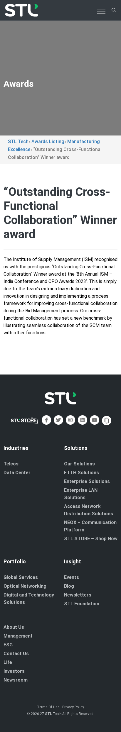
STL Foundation (81, 603)
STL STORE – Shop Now (90, 538)
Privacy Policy (73, 707)
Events (71, 577)
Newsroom (16, 680)
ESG (8, 645)
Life (8, 662)
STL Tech (53, 714)
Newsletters (77, 595)
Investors (14, 671)
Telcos (11, 464)
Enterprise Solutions (87, 481)
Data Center (17, 472)
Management (18, 636)
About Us (14, 627)
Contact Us (16, 653)
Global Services (21, 577)
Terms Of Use (48, 707)
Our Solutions (79, 464)
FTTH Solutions (81, 472)
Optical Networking (25, 586)
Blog (69, 586)
